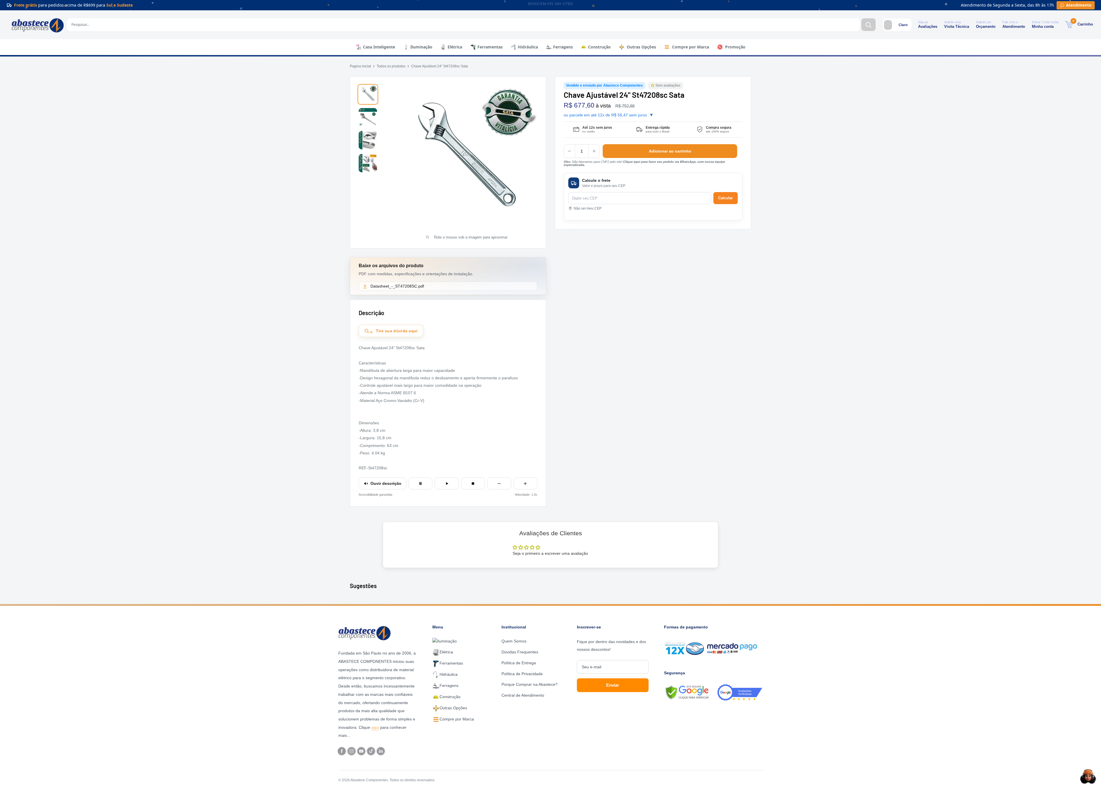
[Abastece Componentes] (366, 632)
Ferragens (563, 47)
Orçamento (985, 26)
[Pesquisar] (868, 24)
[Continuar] (446, 483)
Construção (599, 47)
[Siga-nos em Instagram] (351, 751)
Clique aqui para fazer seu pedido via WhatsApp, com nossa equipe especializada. (644, 163)
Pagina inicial (360, 66)
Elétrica (455, 47)
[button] (653, 85)
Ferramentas (490, 47)
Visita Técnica (956, 26)
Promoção (735, 47)
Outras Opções (641, 47)
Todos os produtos (391, 66)
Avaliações (927, 26)
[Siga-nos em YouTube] (361, 751)
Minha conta (1043, 26)
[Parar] (473, 483)
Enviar (612, 685)
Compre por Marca (690, 47)
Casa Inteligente (379, 47)
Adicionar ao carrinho (670, 151)
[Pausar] (420, 483)
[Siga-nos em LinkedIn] (381, 751)
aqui (375, 727)
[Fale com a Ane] (1088, 776)
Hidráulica (528, 47)
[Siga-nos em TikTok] (371, 751)
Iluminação (421, 47)
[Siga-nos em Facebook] (342, 751)
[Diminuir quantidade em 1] (569, 151)
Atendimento (1013, 26)
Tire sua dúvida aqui (394, 331)
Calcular (725, 198)
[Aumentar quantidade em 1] (594, 151)
